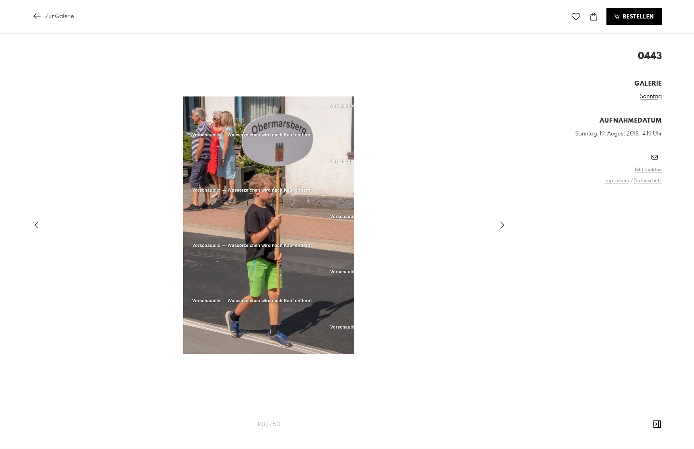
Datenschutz (648, 180)
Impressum (616, 180)
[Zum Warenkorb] (593, 16)
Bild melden (648, 170)
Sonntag (651, 96)
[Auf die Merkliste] (576, 16)
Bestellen (637, 17)
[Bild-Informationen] (657, 424)
